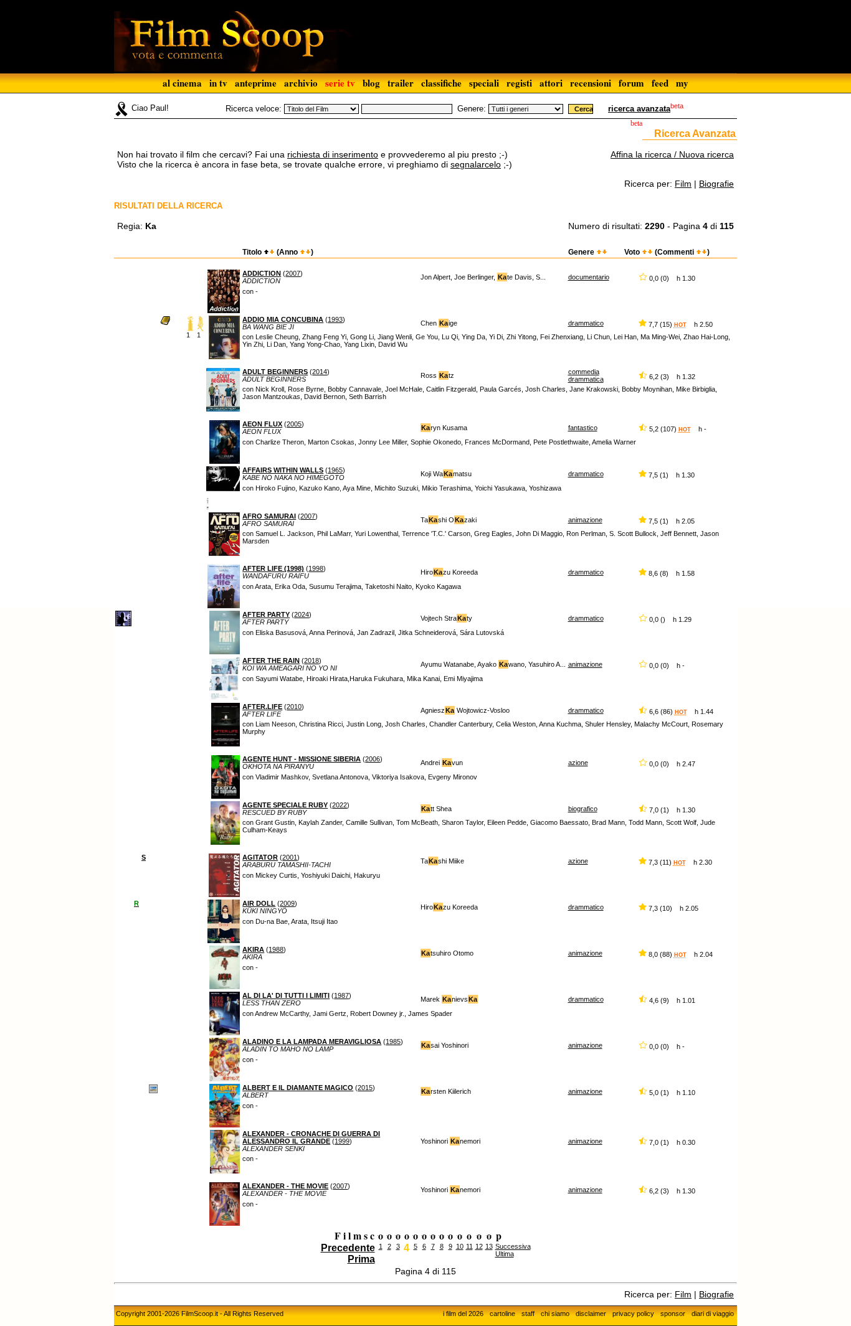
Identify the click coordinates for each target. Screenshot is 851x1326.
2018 (311, 660)
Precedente (348, 1248)
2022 (339, 805)
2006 (372, 759)
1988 (276, 949)
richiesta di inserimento (332, 154)
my (682, 83)
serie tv (340, 83)
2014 (319, 371)
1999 (342, 1141)
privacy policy (633, 1313)
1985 (393, 1041)
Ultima (504, 1254)
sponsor (672, 1313)
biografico (582, 808)
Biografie (716, 184)
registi (519, 83)
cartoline (502, 1313)
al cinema (182, 83)
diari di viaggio (713, 1313)
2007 (292, 273)
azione (578, 762)
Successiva (513, 1246)
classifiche (441, 83)
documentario (588, 277)
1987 (341, 995)
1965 (335, 470)
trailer (400, 83)
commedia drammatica (586, 375)
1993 (335, 319)
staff (528, 1313)
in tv (218, 83)
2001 (289, 857)
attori (551, 83)
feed (660, 83)
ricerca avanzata (639, 108)
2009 (287, 903)
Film (683, 184)
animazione (585, 520)
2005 (294, 424)
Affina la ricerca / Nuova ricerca (672, 154)
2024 (301, 614)
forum (631, 83)
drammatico (586, 323)
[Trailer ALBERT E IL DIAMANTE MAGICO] (153, 1088)
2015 (365, 1087)
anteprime (256, 83)
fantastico (582, 427)
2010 (294, 706)
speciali (484, 83)
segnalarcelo (475, 164)
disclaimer (591, 1313)
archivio (301, 83)
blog (371, 83)
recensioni (590, 83)
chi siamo (555, 1313)
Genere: (471, 108)
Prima (361, 1259)
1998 (315, 568)
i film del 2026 (463, 1313)
